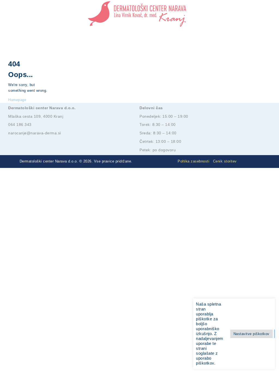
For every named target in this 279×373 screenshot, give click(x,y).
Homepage (17, 100)
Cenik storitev (225, 161)
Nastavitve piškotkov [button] (251, 334)
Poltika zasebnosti (193, 161)
